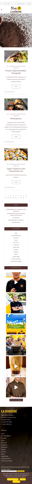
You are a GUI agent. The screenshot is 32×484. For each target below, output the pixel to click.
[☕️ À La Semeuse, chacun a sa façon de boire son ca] (16, 387)
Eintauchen (16, 238)
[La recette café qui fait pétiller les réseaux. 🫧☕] (16, 366)
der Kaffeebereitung (16, 235)
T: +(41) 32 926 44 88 (6, 422)
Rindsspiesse (16, 118)
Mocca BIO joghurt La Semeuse (16, 220)
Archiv (16, 233)
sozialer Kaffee (16, 256)
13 (15, 198)
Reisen (16, 254)
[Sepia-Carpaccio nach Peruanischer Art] (16, 154)
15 (21, 198)
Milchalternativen (16, 222)
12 (13, 198)
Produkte (16, 249)
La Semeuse (12, 66)
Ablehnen (22, 479)
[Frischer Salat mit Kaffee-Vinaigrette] (16, 56)
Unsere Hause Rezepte (16, 261)
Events (16, 240)
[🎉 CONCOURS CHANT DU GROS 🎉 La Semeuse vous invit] (16, 324)
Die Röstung (16, 217)
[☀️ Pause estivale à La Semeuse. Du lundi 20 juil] (16, 345)
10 (8, 198)
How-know (16, 242)
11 (10, 198)
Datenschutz (16, 481)
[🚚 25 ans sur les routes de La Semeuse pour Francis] (16, 303)
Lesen (16, 86)
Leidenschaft (16, 247)
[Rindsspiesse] (16, 104)
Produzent (16, 252)
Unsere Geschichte (16, 259)
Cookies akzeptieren (13, 479)
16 (23, 198)
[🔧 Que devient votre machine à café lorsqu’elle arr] (16, 282)
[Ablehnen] (30, 478)
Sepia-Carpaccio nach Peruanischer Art (16, 169)
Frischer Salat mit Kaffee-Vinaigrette (16, 71)
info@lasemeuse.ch (5, 419)
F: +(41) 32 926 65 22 (6, 424)
